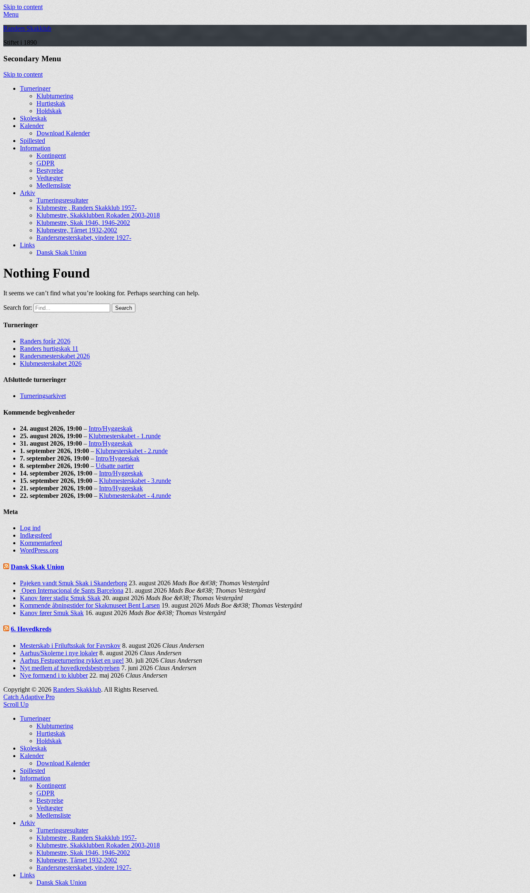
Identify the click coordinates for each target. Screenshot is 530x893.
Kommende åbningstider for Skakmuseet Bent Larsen (90, 605)
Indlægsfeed (36, 535)
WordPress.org (39, 550)
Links (27, 245)
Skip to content (23, 6)
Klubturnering (54, 95)
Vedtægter (49, 177)
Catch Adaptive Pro (29, 696)
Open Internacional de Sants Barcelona (71, 590)
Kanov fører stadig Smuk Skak (60, 597)
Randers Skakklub (27, 28)
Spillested (32, 140)
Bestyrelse (49, 170)
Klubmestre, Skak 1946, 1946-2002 (83, 222)
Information (35, 148)
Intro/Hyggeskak (110, 428)
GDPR (45, 163)
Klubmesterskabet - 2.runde (132, 450)
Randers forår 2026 (45, 341)
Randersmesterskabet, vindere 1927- (83, 237)
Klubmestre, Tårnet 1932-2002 (76, 230)
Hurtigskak (50, 103)
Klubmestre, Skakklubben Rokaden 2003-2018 (98, 215)
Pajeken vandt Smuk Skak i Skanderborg (73, 582)
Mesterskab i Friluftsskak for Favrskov (70, 645)
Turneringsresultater (62, 200)
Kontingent (51, 155)
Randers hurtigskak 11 (49, 348)
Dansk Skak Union (61, 252)
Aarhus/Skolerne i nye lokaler (59, 652)
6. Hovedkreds (31, 628)
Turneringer (35, 88)
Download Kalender (63, 133)
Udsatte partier (115, 465)
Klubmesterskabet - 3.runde (135, 480)
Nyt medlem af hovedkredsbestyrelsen (70, 667)
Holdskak (49, 110)
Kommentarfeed (41, 542)
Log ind (30, 527)
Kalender (32, 125)
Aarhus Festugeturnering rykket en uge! (72, 660)
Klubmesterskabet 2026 (51, 363)
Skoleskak (33, 118)
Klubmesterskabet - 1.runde (125, 435)
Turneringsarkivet (43, 395)
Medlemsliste (53, 185)
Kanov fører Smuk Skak (52, 612)
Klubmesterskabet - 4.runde (135, 495)
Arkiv (27, 192)
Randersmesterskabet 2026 (55, 356)
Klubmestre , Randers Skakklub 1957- (86, 207)
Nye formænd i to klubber (54, 675)
